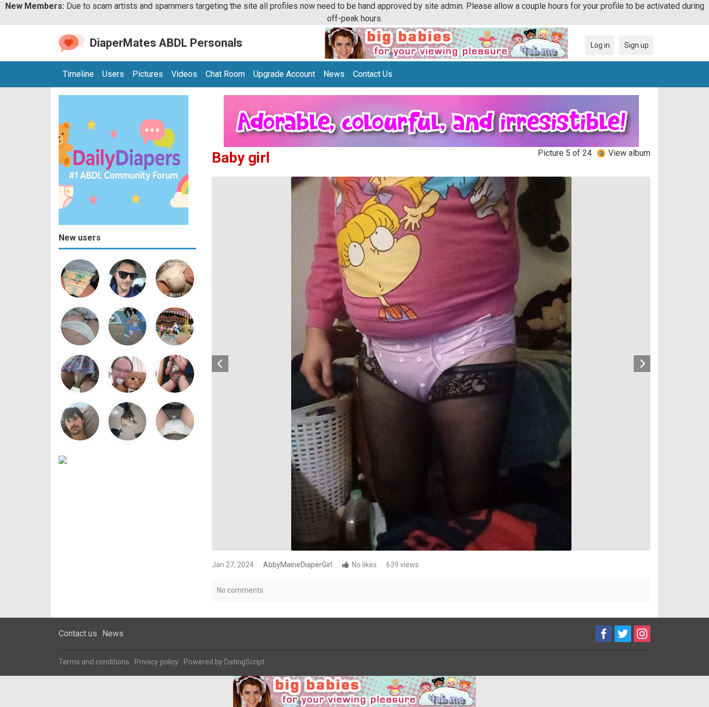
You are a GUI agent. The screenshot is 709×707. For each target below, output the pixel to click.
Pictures (147, 74)
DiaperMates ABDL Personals (166, 42)
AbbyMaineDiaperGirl (297, 565)
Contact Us (372, 74)
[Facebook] (603, 633)
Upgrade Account (284, 74)
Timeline (78, 74)
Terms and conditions (94, 662)
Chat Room (225, 74)
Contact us (78, 633)
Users (113, 74)
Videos (184, 74)
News (334, 74)
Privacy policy (156, 662)
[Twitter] (623, 633)
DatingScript (244, 662)
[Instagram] (642, 633)
